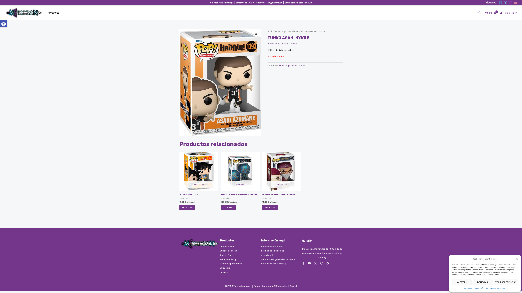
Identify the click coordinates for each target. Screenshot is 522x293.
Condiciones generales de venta (278, 259)
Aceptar (461, 282)
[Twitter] (505, 3)
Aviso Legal (501, 288)
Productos (53, 13)
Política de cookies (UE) (273, 263)
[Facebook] (500, 3)
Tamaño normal (295, 31)
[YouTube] (515, 3)
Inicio (270, 31)
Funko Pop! (280, 31)
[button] (3, 23)
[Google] (327, 263)
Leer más (187, 207)
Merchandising (228, 259)
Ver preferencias (505, 282)
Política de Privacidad (488, 288)
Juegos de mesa (228, 250)
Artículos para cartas (231, 263)
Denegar (482, 282)
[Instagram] (510, 3)
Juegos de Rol (227, 246)
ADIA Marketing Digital (284, 286)
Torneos (224, 272)
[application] (60, 13)
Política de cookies (471, 288)
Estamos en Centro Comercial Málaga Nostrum (259, 2)
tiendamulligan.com (272, 246)
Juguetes (225, 267)
